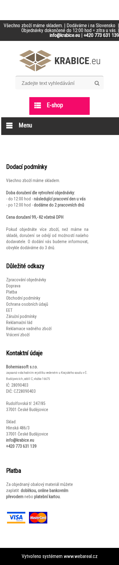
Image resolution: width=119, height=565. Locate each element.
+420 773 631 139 (21, 446)
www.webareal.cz (81, 556)
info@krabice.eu (20, 440)
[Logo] (60, 60)
